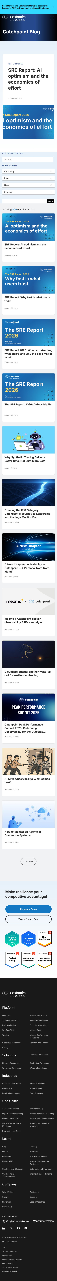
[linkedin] (3, 1228)
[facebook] (18, 1228)
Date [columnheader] (49, 201)
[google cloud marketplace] (15, 1221)
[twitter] (11, 1228)
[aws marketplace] (44, 1221)
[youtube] (26, 1228)
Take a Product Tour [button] (28, 919)
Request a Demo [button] (28, 909)
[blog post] (28, 237)
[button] (53, 7)
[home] (14, 18)
